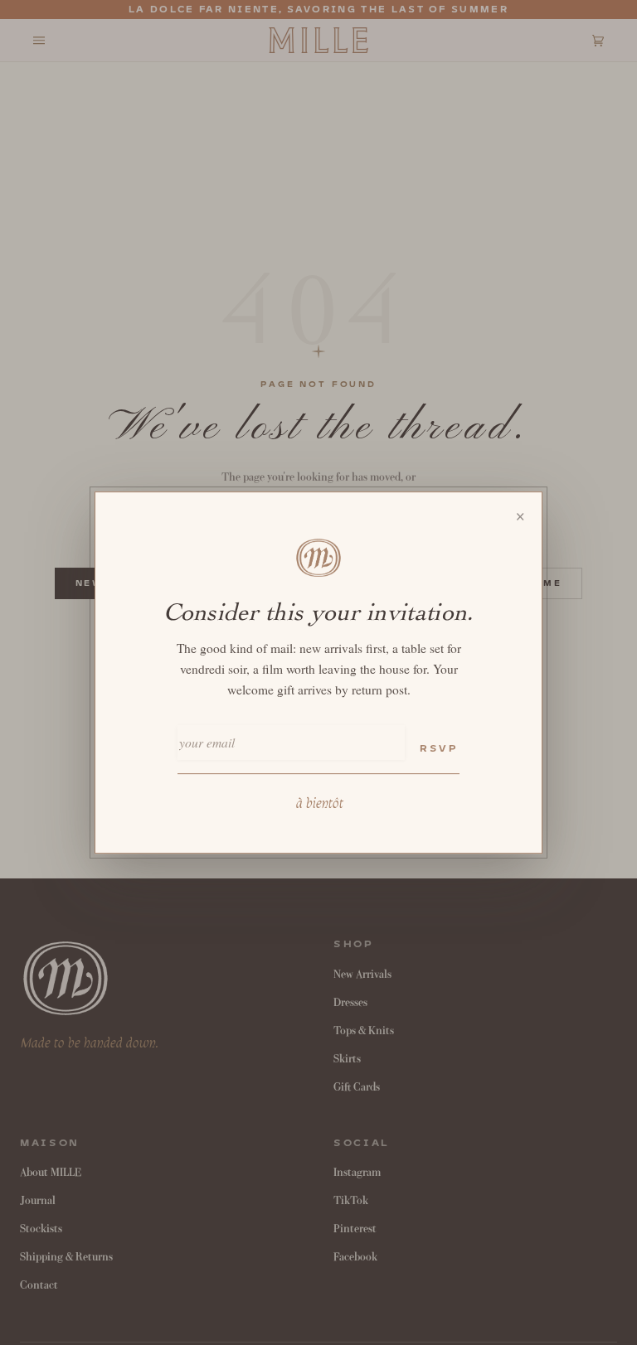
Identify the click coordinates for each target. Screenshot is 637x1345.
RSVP (439, 748)
